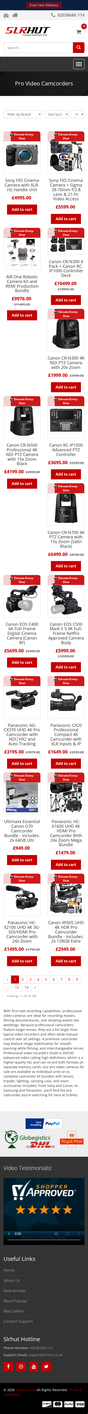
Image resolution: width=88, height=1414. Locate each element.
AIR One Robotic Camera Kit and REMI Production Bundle (22, 283)
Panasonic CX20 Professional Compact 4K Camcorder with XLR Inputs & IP (66, 734)
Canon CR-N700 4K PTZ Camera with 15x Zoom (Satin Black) (66, 539)
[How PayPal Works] (44, 1123)
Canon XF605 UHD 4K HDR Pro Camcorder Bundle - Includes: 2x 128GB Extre (66, 932)
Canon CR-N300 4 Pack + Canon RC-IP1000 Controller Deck (66, 268)
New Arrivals (15, 1290)
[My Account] (7, 15)
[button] (79, 47)
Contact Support (18, 1321)
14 (26, 987)
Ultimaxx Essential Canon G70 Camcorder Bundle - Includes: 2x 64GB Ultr (22, 831)
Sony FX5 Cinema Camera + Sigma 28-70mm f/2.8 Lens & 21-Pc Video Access (66, 189)
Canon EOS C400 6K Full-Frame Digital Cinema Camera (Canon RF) (22, 633)
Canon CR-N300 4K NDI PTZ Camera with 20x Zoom (66, 362)
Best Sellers (14, 1311)
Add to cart (22, 209)
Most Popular (15, 1301)
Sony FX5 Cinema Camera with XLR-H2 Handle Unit (22, 184)
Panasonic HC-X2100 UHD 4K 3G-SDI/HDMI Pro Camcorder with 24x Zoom (22, 932)
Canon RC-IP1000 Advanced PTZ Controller (66, 449)
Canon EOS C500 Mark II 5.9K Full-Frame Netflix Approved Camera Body (66, 633)
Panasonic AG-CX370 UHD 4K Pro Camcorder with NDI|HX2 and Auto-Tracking (22, 734)
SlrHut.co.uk (25, 1390)
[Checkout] (15, 15)
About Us (12, 1280)
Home (9, 1270)
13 (17, 987)
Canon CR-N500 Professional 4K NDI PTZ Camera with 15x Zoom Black (22, 454)
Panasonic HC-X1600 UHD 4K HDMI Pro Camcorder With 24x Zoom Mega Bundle (66, 833)
